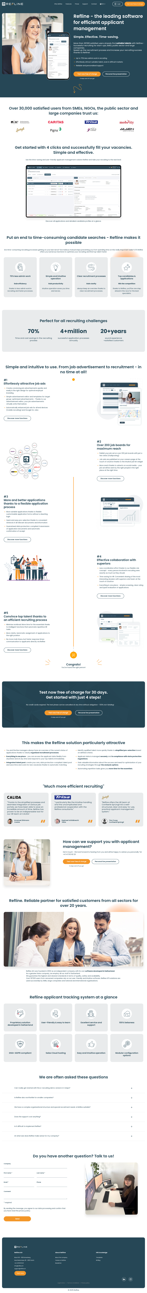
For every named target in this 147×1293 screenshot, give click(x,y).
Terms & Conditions (73, 1283)
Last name (41, 1173)
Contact (94, 4)
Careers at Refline (60, 1260)
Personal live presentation (116, 74)
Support (85, 4)
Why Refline (58, 4)
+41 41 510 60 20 (19, 1263)
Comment (7, 1191)
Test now (20, 1273)
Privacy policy (85, 1283)
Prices (77, 4)
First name (8, 1173)
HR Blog (98, 1260)
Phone (39, 1182)
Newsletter (58, 1263)
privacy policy (24, 1211)
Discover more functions (17, 418)
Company (7, 1164)
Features (69, 4)
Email (6, 1182)
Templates (99, 1257)
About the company (61, 1257)
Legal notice (61, 1283)
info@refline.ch (18, 1266)
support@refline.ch (20, 1269)
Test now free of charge (135, 4)
